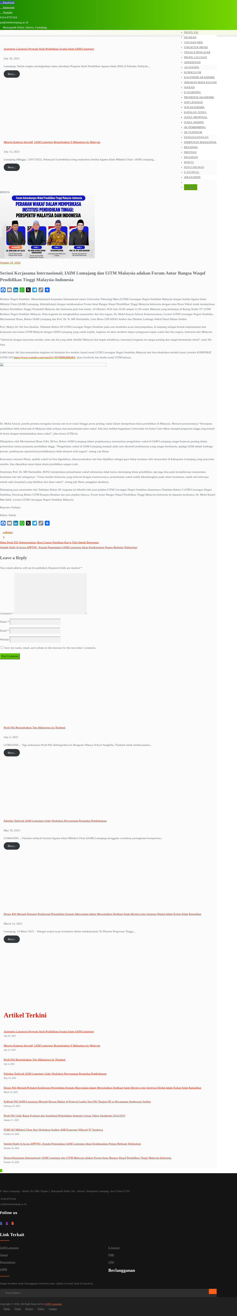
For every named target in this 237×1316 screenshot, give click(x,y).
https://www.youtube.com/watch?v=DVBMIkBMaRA (44, 357)
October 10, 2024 (10, 262)
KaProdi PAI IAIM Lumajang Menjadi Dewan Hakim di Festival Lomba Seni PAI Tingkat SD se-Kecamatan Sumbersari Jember (77, 1101)
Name (4, 621)
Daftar (190, 187)
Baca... (12, 74)
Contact (53, 1308)
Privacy (29, 1308)
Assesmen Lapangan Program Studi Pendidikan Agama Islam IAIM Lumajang (49, 48)
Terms (17, 1308)
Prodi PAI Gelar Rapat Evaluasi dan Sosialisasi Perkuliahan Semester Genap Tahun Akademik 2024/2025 (64, 1115)
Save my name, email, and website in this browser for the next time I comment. (50, 647)
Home (7, 1308)
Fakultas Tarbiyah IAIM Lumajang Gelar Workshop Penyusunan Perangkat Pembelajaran (55, 820)
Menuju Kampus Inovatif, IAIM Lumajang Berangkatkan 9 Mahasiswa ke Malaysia (52, 142)
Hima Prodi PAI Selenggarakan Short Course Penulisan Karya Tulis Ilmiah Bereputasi (49, 542)
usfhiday (7, 532)
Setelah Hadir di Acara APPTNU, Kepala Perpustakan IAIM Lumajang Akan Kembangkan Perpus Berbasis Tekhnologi (68, 547)
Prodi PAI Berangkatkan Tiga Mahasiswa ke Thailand (34, 727)
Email (4, 630)
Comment (7, 613)
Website (4, 639)
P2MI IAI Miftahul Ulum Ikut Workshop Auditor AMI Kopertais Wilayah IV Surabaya (53, 1129)
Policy (41, 1308)
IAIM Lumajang (53, 1304)
